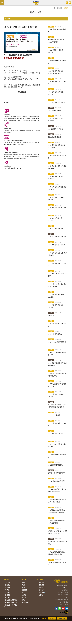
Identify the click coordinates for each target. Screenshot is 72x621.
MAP (36, 79)
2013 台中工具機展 (54, 415)
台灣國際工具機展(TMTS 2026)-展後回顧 (56, 41)
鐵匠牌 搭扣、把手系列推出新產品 (57, 542)
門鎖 (23, 585)
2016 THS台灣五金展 (55, 334)
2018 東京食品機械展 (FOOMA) (55, 219)
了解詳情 (43, 618)
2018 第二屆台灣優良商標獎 (57, 237)
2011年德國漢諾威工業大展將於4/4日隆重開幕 (57, 490)
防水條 (24, 597)
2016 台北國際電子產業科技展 (57, 325)
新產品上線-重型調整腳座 (56, 473)
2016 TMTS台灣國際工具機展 (57, 343)
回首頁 (41, 595)
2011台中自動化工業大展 (56, 481)
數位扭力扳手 (26, 602)
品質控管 (7, 595)
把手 (23, 592)
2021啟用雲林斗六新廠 (55, 129)
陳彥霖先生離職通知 (54, 110)
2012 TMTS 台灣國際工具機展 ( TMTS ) (57, 445)
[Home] (54, 8)
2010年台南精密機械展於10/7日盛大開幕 (56, 522)
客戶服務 (59, 8)
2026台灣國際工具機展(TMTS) (55, 51)
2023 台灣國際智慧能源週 (56, 102)
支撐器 (24, 595)
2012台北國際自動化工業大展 (57, 456)
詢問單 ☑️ (42, 592)
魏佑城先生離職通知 (54, 137)
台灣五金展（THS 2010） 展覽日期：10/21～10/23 (57, 532)
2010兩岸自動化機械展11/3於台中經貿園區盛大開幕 (57, 511)
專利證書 (7, 597)
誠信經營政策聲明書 (11, 600)
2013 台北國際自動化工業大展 (57, 424)
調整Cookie (62, 618)
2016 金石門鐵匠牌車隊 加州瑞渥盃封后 (57, 364)
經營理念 (7, 585)
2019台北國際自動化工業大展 (57, 156)
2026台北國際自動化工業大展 (57, 30)
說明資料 (41, 590)
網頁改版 (51, 315)
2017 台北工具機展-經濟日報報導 (57, 275)
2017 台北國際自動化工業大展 (57, 264)
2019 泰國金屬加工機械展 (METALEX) (56, 146)
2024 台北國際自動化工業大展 (57, 82)
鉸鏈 (23, 582)
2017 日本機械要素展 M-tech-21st (56, 296)
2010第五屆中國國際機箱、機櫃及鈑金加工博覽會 (57, 553)
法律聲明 (7, 590)
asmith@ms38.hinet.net (61, 599)
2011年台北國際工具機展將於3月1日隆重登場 (57, 501)
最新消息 (41, 582)
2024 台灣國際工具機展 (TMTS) (55, 93)
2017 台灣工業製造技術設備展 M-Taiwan (57, 285)
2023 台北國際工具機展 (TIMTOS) (55, 119)
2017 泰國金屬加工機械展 (56, 245)
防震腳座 (24, 590)
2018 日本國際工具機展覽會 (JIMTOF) (57, 188)
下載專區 (41, 585)
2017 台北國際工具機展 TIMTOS (55, 306)
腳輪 (23, 600)
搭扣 (23, 587)
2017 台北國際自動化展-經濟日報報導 (57, 254)
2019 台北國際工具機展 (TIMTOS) (55, 177)
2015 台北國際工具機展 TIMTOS (55, 395)
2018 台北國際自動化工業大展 (57, 209)
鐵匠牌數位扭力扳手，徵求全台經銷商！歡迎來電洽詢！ (57, 406)
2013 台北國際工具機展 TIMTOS (55, 435)
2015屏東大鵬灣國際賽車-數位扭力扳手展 (57, 374)
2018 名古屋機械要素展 (55, 229)
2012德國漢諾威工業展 (55, 465)
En (70, 3)
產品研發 (7, 592)
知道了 (52, 618)
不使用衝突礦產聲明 (11, 602)
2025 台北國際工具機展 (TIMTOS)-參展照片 (55, 72)
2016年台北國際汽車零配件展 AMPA (57, 353)
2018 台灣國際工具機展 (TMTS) (55, 198)
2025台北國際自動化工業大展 (57, 62)
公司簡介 (7, 582)
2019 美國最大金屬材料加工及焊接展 (57, 167)
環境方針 (7, 587)
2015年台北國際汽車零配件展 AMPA (57, 385)
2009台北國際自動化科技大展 (57, 563)
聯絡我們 (41, 587)
